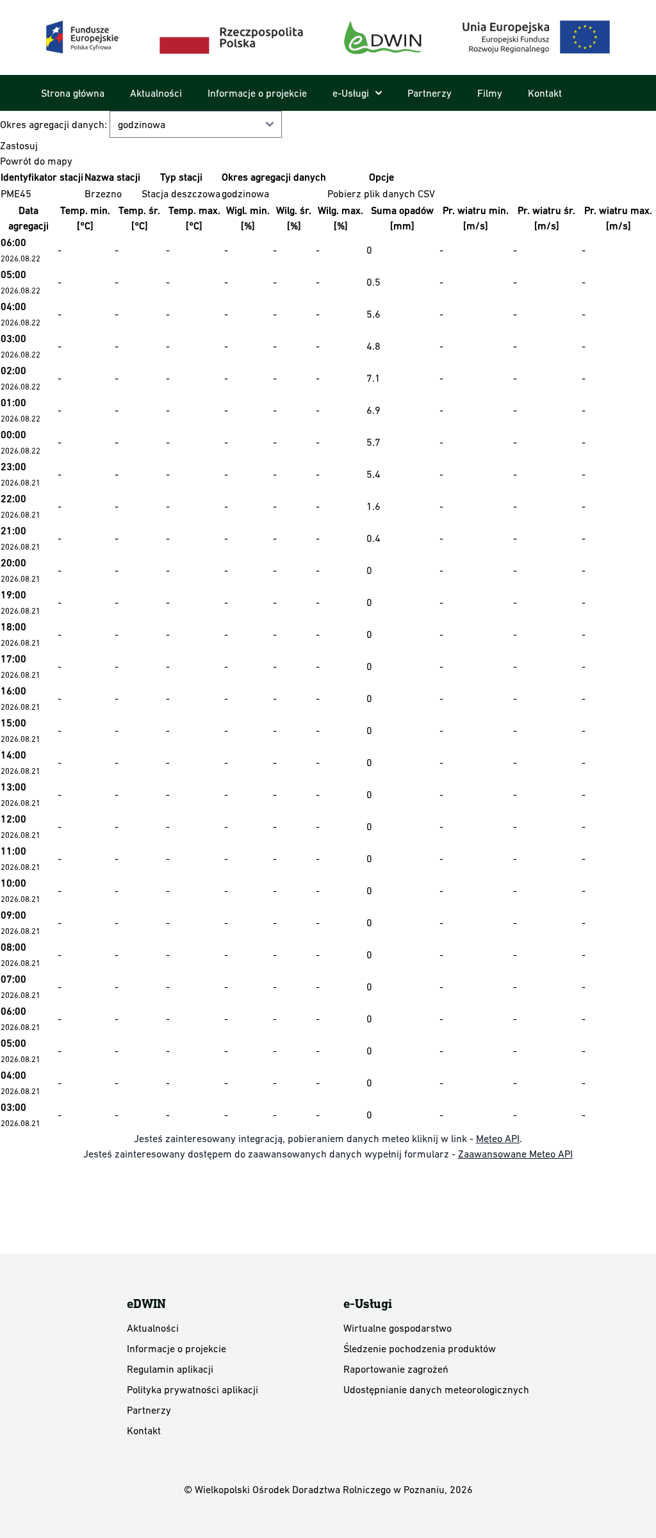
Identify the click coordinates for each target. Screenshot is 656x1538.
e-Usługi (350, 93)
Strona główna (72, 93)
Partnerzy (429, 93)
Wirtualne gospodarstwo (397, 1328)
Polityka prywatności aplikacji (192, 1389)
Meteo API (498, 1138)
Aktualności (156, 93)
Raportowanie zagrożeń (395, 1369)
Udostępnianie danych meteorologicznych (436, 1389)
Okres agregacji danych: (55, 124)
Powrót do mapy (36, 161)
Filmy (489, 93)
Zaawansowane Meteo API (515, 1153)
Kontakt (545, 93)
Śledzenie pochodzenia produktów (419, 1348)
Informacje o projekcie (257, 93)
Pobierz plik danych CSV (381, 193)
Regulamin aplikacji (170, 1369)
